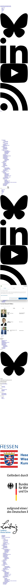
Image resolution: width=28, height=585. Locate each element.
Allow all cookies (23, 298)
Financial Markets (7, 550)
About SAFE (3, 570)
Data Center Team (5, 564)
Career (4, 577)
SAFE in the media (5, 542)
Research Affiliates (5, 346)
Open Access (3, 301)
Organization (4, 571)
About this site (3, 535)
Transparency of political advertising (6, 537)
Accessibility (3, 536)
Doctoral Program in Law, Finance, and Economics (10, 580)
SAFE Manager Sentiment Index (5, 342)
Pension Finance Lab (4, 343)
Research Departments (4, 340)
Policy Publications (5, 568)
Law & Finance (6, 552)
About (4, 565)
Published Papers (5, 545)
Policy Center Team (7, 566)
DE (2, 12)
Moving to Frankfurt (7, 581)
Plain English (3, 7)
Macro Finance (6, 551)
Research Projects (4, 341)
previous (3, 335)
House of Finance (5, 582)
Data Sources (4, 562)
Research (3, 548)
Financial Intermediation (7, 549)
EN (2, 11)
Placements (4, 300)
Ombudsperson (3, 348)
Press (2, 8)
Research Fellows (5, 345)
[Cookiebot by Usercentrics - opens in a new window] (24, 286)
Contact (3, 9)
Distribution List (5, 544)
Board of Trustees (7, 573)
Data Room (4, 561)
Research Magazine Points (6, 543)
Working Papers (5, 546)
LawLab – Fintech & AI (6, 569)
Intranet (3, 10)
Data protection (5, 295)
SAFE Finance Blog (5, 540)
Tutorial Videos (5, 563)
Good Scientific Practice (6, 576)
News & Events (3, 538)
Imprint (2, 295)
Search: (1, 306)
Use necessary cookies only (13, 298)
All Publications (5, 547)
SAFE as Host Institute (7, 579)
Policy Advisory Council (7, 567)
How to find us (5, 583)
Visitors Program (4, 344)
